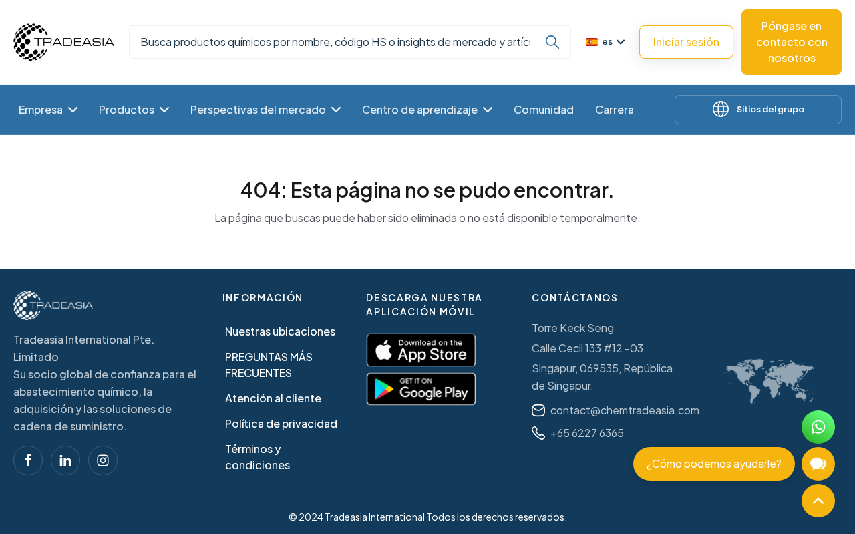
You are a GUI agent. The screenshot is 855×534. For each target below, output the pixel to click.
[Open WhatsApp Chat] (818, 427)
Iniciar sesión (686, 42)
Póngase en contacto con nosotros (792, 42)
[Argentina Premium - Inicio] (63, 42)
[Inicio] (53, 305)
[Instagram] (103, 460)
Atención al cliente (273, 398)
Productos (126, 109)
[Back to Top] (818, 500)
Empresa (41, 109)
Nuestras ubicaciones (280, 331)
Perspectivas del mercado (258, 109)
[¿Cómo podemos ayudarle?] (818, 464)
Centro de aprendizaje (420, 109)
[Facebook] (28, 460)
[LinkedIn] (65, 460)
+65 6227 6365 (587, 433)
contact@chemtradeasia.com (624, 410)
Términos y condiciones (257, 457)
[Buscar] (552, 42)
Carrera (614, 109)
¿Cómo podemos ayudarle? (714, 463)
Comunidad (544, 109)
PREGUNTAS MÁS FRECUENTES (269, 365)
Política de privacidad (281, 423)
